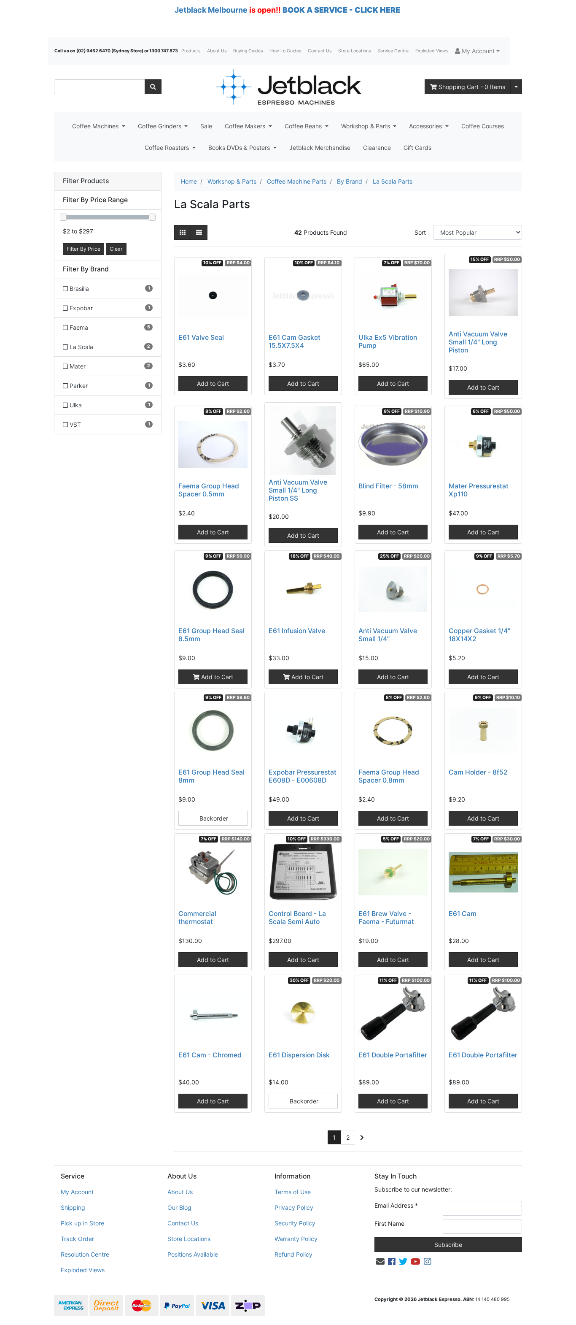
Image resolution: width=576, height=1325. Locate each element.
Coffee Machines (96, 126)
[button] (477, 51)
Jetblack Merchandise (319, 147)
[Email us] (380, 1262)
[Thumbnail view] (182, 232)
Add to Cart (213, 383)
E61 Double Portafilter (392, 1055)
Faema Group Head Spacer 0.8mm (388, 776)
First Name (389, 1223)
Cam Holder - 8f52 (478, 772)
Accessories (426, 126)
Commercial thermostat (197, 918)
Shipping (73, 1207)
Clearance (377, 147)
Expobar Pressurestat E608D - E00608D (302, 776)
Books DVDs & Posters (240, 147)
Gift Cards (417, 147)
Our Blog (179, 1207)
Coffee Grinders (160, 126)
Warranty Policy (296, 1238)
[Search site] (153, 86)
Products (190, 51)
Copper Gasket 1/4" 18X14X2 (479, 635)
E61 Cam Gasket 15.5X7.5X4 (294, 341)
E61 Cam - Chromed (210, 1055)
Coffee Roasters (168, 147)
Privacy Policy (294, 1207)
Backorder (213, 818)
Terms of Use (293, 1191)
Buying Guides (248, 51)
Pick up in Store (82, 1223)
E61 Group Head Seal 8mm (211, 776)
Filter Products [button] (86, 181)
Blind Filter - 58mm (388, 486)
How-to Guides (285, 51)
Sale (206, 126)
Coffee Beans (304, 126)
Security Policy (295, 1223)
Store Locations (354, 51)
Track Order (77, 1238)
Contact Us (319, 51)
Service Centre (393, 51)
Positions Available (192, 1254)
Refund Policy (293, 1254)
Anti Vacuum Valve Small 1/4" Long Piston (478, 342)
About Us (216, 51)
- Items (472, 86)
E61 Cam (462, 914)
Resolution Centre (85, 1254)
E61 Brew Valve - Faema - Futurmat (386, 918)
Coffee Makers (246, 126)
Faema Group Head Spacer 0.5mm (208, 490)
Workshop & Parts (366, 126)
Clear (116, 249)
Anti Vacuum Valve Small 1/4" (387, 635)
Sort (420, 232)
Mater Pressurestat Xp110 (479, 490)
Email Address (396, 1205)
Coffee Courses (482, 126)
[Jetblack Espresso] (288, 86)
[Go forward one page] (362, 1137)
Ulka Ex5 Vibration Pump (387, 341)
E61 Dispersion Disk (299, 1055)
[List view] (199, 232)
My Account (77, 1191)
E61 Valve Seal (201, 337)
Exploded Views (431, 51)
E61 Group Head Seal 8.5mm (211, 635)
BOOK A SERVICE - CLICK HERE (341, 9)
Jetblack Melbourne (211, 9)
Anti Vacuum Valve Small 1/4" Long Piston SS (298, 490)
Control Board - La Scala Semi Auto (297, 918)
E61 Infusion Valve (297, 631)
